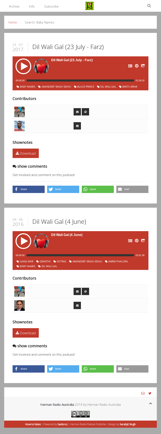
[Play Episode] (23, 66)
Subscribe (51, 6)
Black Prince (85, 86)
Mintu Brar (129, 86)
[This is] (19, 111)
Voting (61, 261)
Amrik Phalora (118, 261)
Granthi (45, 261)
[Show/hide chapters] (130, 66)
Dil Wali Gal (108, 86)
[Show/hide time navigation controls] (136, 66)
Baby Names (27, 86)
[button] (29, 189)
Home (12, 22)
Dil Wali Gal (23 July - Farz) (68, 46)
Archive (14, 6)
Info (32, 6)
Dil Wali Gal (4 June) (59, 221)
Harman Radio (78, 424)
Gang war (26, 261)
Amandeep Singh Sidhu (56, 86)
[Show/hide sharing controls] (142, 66)
